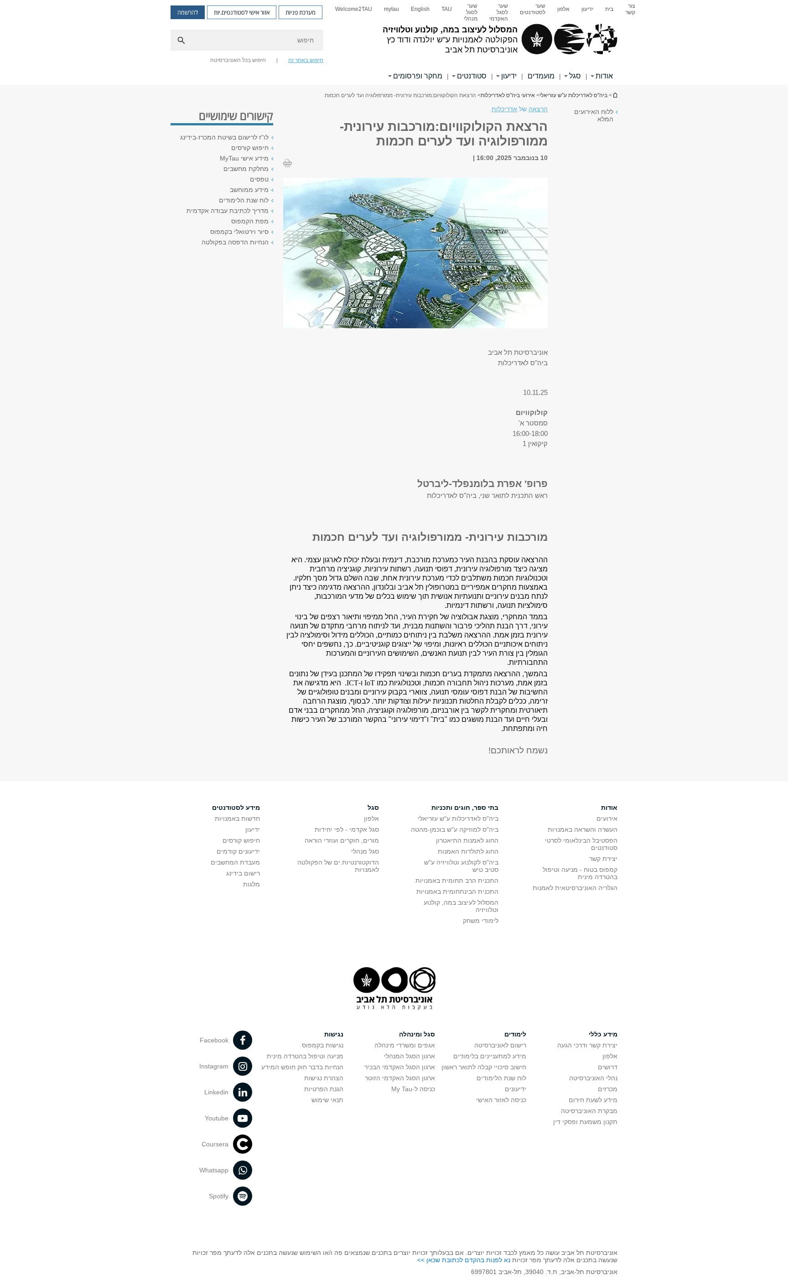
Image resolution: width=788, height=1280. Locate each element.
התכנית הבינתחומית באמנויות (457, 891)
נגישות (333, 1034)
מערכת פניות (300, 12)
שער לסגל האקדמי (498, 12)
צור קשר (630, 9)
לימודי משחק (480, 920)
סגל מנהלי (365, 851)
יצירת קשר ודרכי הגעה (587, 1045)
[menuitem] (630, 12)
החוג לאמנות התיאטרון (467, 840)
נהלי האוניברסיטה (593, 1078)
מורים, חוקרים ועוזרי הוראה (342, 840)
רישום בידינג (243, 873)
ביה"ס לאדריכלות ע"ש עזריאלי (614, 95)
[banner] (394, 42)
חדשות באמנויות (237, 818)
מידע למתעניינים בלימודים (489, 1056)
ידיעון (587, 9)
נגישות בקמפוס (322, 1045)
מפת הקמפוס (250, 221)
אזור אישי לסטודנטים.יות (242, 12)
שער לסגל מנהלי (470, 12)
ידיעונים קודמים (238, 851)
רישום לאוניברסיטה (500, 1045)
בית (609, 9)
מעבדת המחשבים (235, 862)
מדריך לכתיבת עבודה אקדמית (228, 210)
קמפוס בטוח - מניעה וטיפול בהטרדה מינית (580, 873)
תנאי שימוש (327, 1100)
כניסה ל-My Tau (413, 1089)
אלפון (563, 9)
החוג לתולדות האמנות (468, 851)
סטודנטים (472, 76)
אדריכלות (504, 109)
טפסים (259, 179)
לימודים (515, 1034)
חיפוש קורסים (250, 147)
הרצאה (538, 109)
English (420, 9)
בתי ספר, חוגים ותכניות (464, 807)
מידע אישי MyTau (244, 158)
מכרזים (607, 1089)
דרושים (607, 1067)
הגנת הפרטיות (323, 1089)
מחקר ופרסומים (417, 76)
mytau (391, 9)
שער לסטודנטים (532, 9)
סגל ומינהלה (417, 1034)
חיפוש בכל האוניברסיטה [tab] (238, 60)
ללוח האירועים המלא (593, 115)
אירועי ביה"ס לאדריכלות (508, 95)
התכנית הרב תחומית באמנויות (456, 880)
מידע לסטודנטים (236, 807)
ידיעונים (515, 1089)
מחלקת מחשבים (246, 168)
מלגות (251, 884)
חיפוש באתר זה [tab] (305, 60)
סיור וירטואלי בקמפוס (239, 231)
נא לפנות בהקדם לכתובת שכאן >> (463, 1260)
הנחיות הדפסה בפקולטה (235, 242)
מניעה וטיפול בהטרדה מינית (305, 1056)
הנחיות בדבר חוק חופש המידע (302, 1067)
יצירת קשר (603, 858)
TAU (446, 9)
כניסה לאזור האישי (501, 1100)
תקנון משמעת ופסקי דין (585, 1121)
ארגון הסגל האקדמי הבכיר (399, 1067)
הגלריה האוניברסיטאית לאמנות (575, 887)
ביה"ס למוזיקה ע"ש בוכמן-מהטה (454, 829)
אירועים (606, 818)
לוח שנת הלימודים (244, 200)
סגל (575, 76)
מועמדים (541, 76)
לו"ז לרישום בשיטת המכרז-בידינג (224, 137)
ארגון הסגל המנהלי (409, 1056)
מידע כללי (603, 1034)
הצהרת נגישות (323, 1078)
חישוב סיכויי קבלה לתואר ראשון (483, 1067)
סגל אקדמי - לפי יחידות (347, 829)
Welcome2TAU (353, 9)
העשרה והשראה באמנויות (582, 829)
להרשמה (187, 12)
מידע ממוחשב (249, 189)
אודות (604, 76)
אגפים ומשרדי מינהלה (404, 1045)
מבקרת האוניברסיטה (589, 1110)
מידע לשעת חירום (593, 1100)
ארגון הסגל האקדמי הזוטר (400, 1078)
